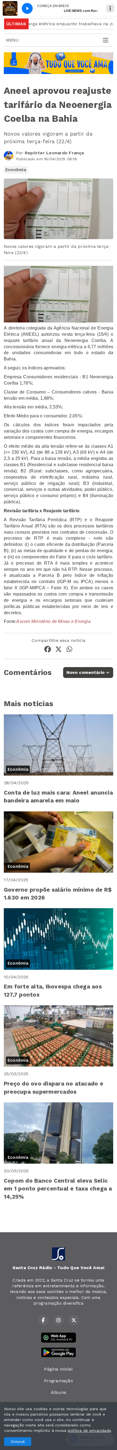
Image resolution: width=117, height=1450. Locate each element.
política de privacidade (89, 1430)
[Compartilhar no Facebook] (47, 650)
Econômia (15, 169)
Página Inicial (58, 1369)
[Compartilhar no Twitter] (58, 650)
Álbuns (58, 1392)
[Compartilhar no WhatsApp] (69, 650)
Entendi (18, 1441)
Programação (58, 1380)
